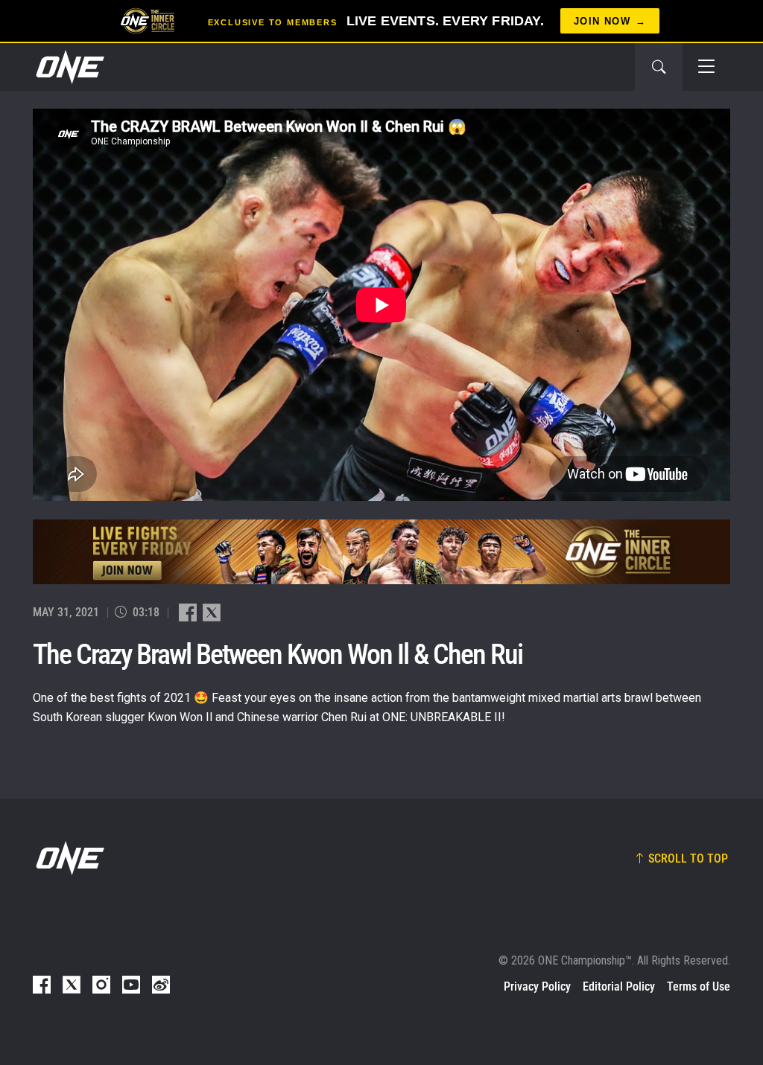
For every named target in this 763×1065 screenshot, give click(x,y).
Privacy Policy (537, 986)
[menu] (706, 67)
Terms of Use (698, 986)
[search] (659, 67)
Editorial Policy (619, 986)
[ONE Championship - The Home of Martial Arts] (68, 67)
